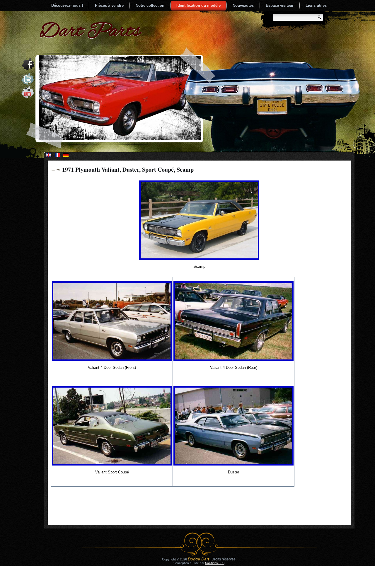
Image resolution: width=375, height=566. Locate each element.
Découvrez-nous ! (67, 5)
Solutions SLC (214, 563)
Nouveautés (243, 5)
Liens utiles (316, 5)
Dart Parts (90, 31)
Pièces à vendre (109, 5)
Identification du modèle (198, 5)
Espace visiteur (280, 5)
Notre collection (150, 5)
